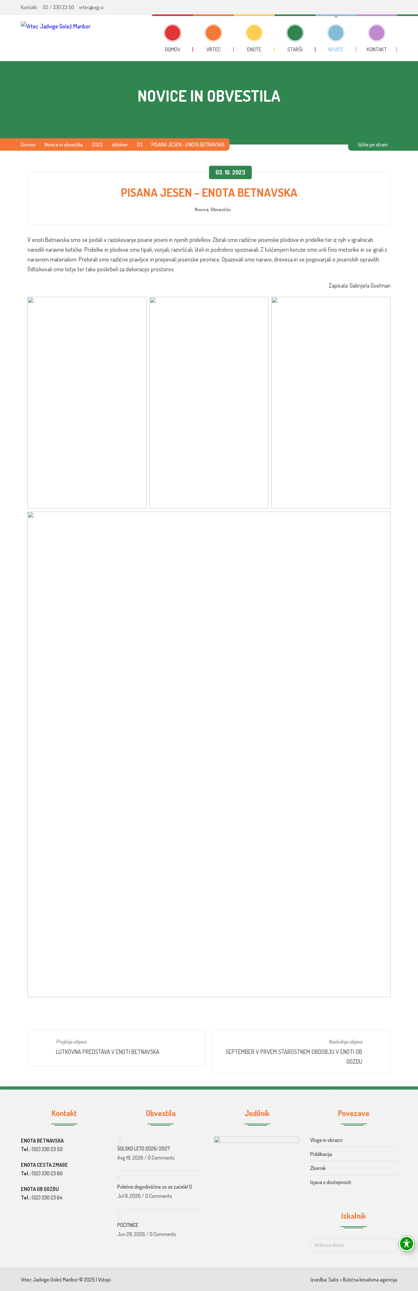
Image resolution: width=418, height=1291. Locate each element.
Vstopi (104, 1279)
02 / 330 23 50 (58, 7)
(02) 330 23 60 (47, 1173)
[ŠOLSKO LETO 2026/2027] (119, 1140)
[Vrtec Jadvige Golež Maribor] (55, 37)
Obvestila (221, 209)
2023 (97, 144)
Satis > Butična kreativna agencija (363, 1279)
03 (139, 144)
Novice (202, 209)
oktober (120, 144)
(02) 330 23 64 (47, 1197)
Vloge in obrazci (326, 1140)
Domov (28, 144)
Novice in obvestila (64, 144)
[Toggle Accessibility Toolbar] (406, 1243)
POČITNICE (127, 1225)
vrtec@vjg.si (91, 7)
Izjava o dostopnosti (330, 1182)
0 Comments (161, 1157)
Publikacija (321, 1154)
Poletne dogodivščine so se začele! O (154, 1186)
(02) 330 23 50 (47, 1149)
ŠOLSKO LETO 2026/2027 (143, 1148)
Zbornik (318, 1168)
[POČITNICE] (119, 1216)
